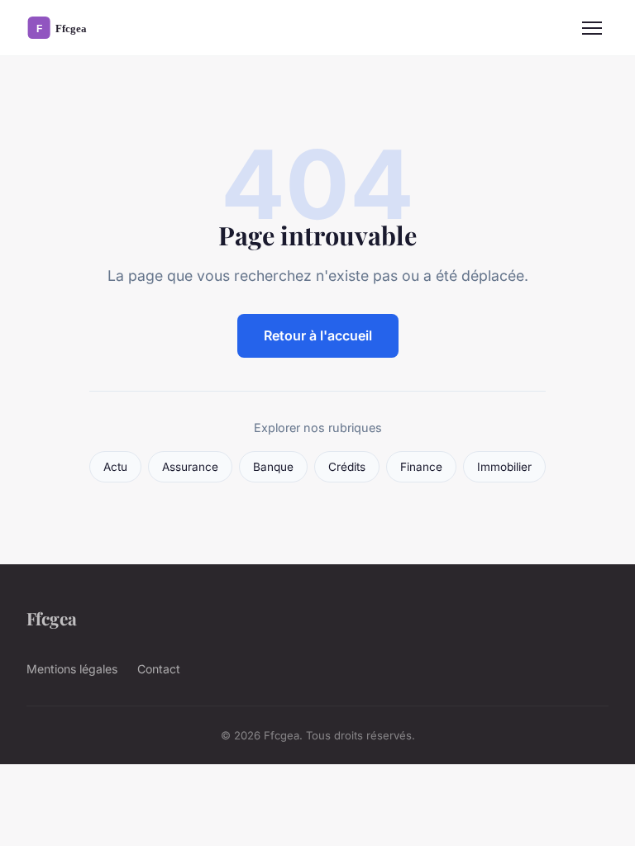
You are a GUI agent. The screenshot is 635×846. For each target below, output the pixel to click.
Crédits (346, 466)
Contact (158, 669)
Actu (115, 466)
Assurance (190, 466)
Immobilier (504, 466)
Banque (273, 466)
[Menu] (592, 28)
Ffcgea (51, 618)
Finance (421, 466)
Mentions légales (71, 669)
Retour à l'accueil (318, 335)
